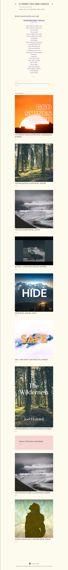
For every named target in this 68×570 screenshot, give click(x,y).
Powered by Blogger (35, 563)
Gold (36, 83)
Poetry (21, 9)
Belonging (20, 83)
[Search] (52, 3)
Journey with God (40, 83)
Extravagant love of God (29, 83)
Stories (45, 83)
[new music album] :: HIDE (25, 313)
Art (29, 9)
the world (17, 85)
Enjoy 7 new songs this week (31, 441)
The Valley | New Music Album (27, 230)
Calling (23, 83)
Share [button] (16, 81)
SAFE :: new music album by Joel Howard (31, 360)
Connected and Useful (34, 4)
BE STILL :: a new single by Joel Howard (31, 267)
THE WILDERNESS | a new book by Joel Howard (33, 429)
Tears (48, 83)
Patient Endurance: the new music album (33, 539)
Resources (33, 9)
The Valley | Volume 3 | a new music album (32, 493)
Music (25, 9)
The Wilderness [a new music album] (30, 183)
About (39, 9)
